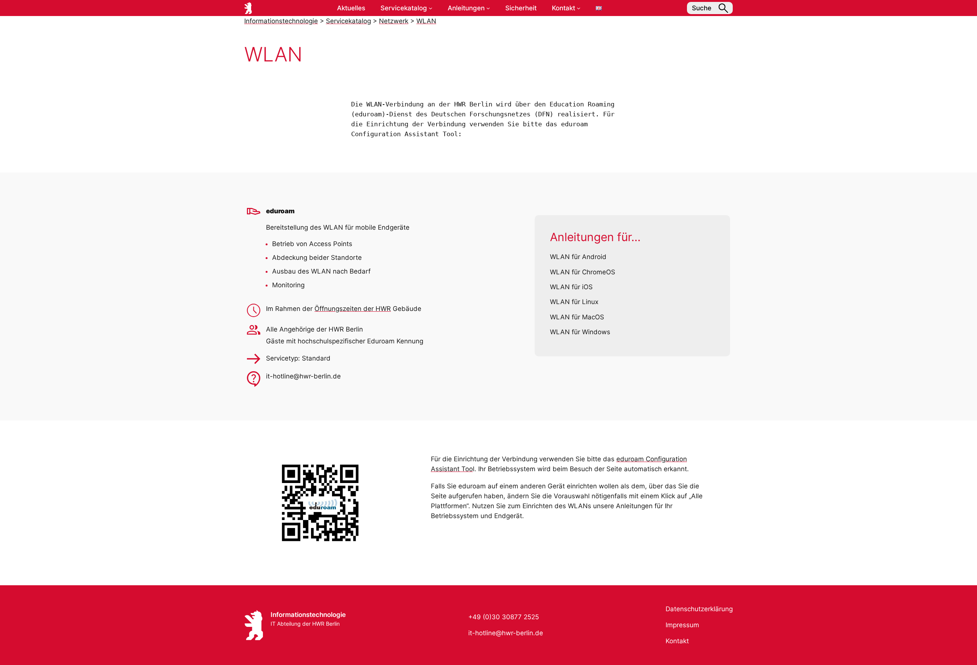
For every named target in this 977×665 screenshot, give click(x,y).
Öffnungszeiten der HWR (352, 308)
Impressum (682, 625)
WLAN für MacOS (577, 317)
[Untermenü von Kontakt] (578, 8)
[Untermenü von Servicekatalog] (430, 8)
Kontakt (677, 641)
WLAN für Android (578, 257)
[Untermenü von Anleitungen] (488, 8)
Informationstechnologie (308, 614)
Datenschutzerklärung (699, 609)
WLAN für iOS (571, 287)
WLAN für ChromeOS (582, 272)
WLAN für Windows (580, 332)
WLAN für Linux (574, 302)
